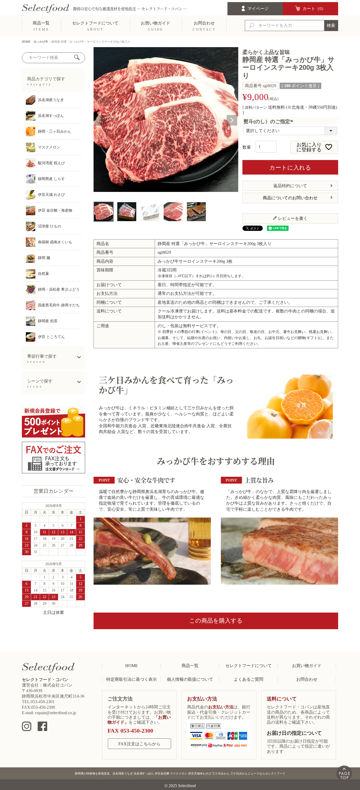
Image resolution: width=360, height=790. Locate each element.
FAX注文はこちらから (139, 744)
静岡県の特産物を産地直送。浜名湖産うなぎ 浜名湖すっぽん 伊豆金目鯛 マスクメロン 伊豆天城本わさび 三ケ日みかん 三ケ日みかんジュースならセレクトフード (180, 773)
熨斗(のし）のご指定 (269, 121)
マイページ (258, 8)
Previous (100, 120)
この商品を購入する (216, 620)
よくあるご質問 (248, 679)
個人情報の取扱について (190, 679)
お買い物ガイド (307, 665)
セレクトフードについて (248, 665)
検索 (331, 25)
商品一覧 (190, 665)
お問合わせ (306, 679)
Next (232, 120)
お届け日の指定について (294, 733)
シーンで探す (39, 383)
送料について (282, 699)
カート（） (314, 8)
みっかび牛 (41, 41)
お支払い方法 (202, 699)
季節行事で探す (42, 359)
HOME (26, 41)
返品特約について (290, 185)
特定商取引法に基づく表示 (131, 679)
